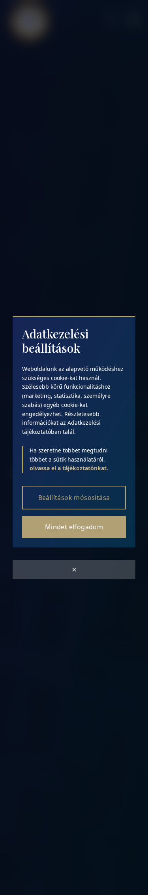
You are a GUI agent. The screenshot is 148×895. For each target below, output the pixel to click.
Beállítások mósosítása (74, 497)
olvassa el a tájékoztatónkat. (69, 468)
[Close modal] (74, 569)
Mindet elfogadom (74, 527)
